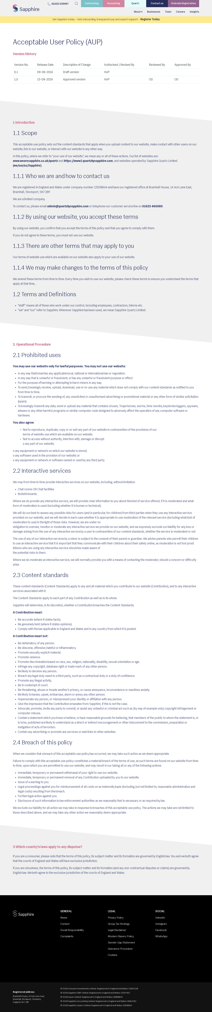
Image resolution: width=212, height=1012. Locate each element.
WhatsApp (161, 936)
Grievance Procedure (120, 949)
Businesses (153, 12)
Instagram (161, 924)
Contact (65, 924)
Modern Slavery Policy (121, 936)
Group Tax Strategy (119, 924)
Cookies (112, 955)
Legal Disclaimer (117, 930)
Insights (194, 12)
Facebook (161, 930)
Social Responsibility (72, 930)
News (63, 918)
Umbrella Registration (183, 3)
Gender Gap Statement (121, 942)
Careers (180, 12)
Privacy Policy (116, 918)
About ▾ (138, 12)
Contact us (157, 3)
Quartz (135, 3)
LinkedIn (160, 918)
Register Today (150, 19)
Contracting (92, 3)
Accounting (113, 3)
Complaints (66, 936)
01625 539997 (60, 4)
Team (168, 12)
